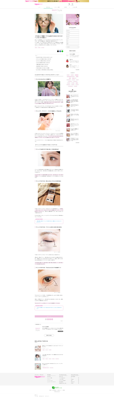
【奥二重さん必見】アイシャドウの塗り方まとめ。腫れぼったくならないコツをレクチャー (49, 222)
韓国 (69, 78)
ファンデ (77, 84)
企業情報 (50, 390)
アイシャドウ (51, 367)
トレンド (73, 79)
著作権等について (59, 390)
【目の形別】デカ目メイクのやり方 (41, 66)
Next (62, 320)
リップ (77, 79)
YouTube (72, 383)
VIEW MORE (77, 69)
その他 (67, 43)
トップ (39, 7)
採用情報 (64, 390)
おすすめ (47, 358)
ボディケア (67, 36)
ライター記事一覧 (60, 331)
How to (36, 47)
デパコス (53, 358)
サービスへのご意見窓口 (62, 380)
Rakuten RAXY (39, 4)
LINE (71, 380)
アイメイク (38, 46)
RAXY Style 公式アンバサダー (46, 367)
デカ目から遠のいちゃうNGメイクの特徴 (42, 67)
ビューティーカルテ (50, 380)
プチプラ (50, 358)
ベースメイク (68, 32)
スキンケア (67, 30)
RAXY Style (48, 7)
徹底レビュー (74, 78)
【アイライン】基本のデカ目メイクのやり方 (43, 60)
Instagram (72, 379)
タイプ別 (39, 47)
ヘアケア (67, 38)
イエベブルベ (57, 358)
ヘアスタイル (70, 81)
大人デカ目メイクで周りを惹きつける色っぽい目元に (44, 69)
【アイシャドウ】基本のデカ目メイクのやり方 (43, 59)
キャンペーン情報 (57, 7)
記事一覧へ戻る (49, 335)
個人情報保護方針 (54, 390)
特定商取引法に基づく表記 (62, 383)
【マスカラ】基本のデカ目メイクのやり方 (43, 62)
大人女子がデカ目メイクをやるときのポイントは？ (44, 57)
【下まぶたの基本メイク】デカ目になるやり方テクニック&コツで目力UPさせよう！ (49, 308)
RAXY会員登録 (73, 376)
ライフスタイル (70, 86)
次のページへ (49, 316)
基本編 (77, 76)
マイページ (48, 379)
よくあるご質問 (75, 7)
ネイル (67, 40)
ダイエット (68, 84)
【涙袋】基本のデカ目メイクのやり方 (42, 64)
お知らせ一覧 (61, 376)
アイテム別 (43, 47)
